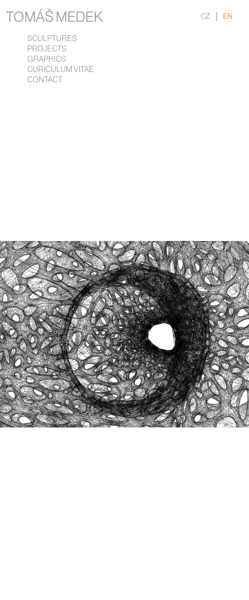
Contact (44, 80)
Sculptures (52, 39)
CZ (205, 16)
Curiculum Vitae (60, 70)
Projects (46, 49)
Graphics (46, 59)
